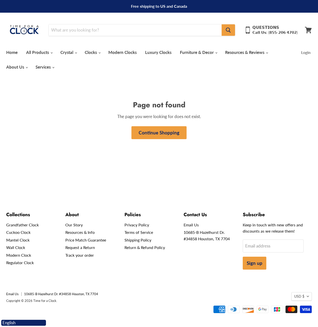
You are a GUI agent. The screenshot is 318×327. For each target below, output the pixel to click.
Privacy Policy (136, 224)
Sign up (254, 263)
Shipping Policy (137, 240)
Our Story (74, 224)
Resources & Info (80, 232)
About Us (15, 67)
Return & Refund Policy (144, 247)
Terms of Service (138, 232)
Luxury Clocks (158, 52)
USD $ (299, 296)
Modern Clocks (122, 52)
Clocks (91, 52)
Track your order (79, 255)
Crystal (67, 52)
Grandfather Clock (22, 224)
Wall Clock (15, 247)
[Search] (228, 30)
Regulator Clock (20, 262)
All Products (38, 52)
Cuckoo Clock (18, 232)
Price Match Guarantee (85, 240)
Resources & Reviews (245, 52)
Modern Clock (18, 255)
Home (12, 52)
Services (44, 67)
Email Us (191, 224)
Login (306, 52)
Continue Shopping (159, 132)
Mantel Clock (18, 240)
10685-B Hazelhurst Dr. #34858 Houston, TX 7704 (61, 294)
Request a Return (80, 247)
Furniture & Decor (197, 52)
